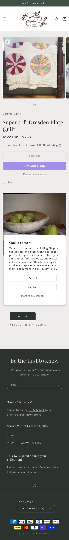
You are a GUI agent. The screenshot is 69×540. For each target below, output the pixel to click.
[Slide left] (27, 105)
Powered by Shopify (43, 534)
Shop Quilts (22, 316)
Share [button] (10, 182)
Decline (32, 287)
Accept (32, 278)
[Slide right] (42, 105)
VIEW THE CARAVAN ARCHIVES (25, 443)
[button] (4, 19)
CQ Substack (36, 410)
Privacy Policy (48, 268)
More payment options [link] (34, 174)
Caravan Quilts (30, 534)
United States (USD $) (32, 508)
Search (11, 435)
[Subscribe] (58, 385)
